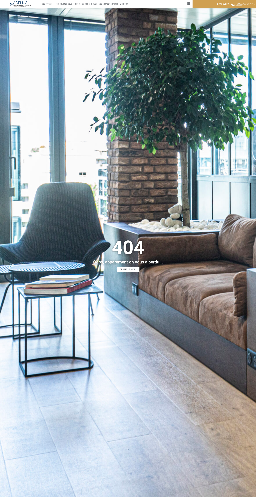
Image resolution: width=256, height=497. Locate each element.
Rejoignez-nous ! (89, 4)
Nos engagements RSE (108, 4)
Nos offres (47, 4)
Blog (77, 4)
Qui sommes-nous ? (64, 4)
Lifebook (124, 4)
